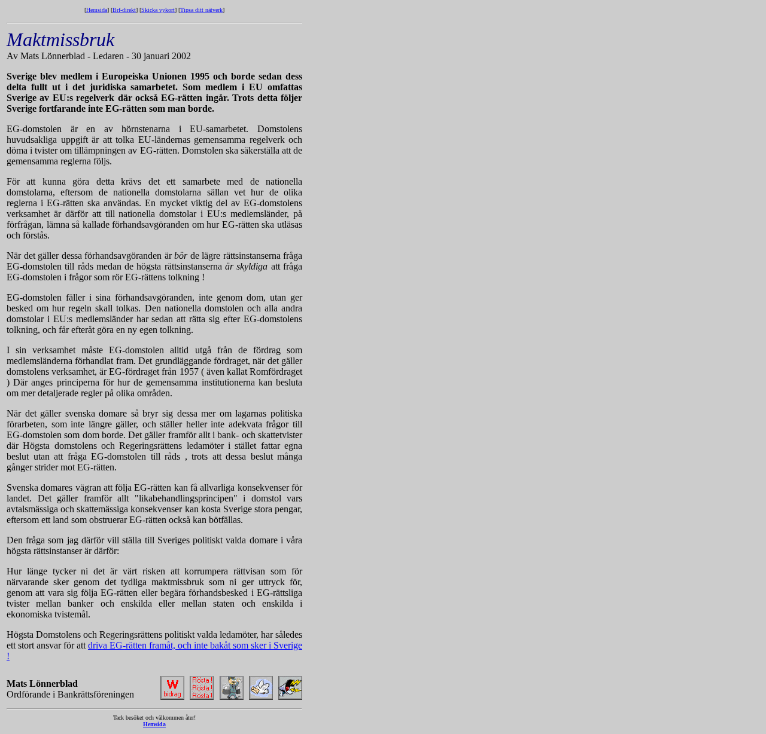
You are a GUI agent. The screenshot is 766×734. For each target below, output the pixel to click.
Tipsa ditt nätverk (201, 10)
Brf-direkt (124, 10)
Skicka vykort (158, 10)
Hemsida (96, 10)
